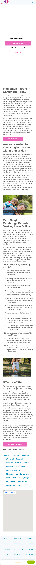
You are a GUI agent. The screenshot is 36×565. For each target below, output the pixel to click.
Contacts (6, 549)
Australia (16, 555)
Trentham (15, 455)
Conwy (22, 466)
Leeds (8, 478)
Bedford (18, 463)
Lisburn (7, 455)
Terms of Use (17, 538)
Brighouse (25, 455)
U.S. (15, 549)
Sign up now (13, 139)
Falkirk (20, 485)
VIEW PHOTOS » (18, 43)
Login (18, 52)
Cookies (5, 544)
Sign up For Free (15, 444)
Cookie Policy (18, 562)
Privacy (29, 538)
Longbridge (25, 478)
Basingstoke (10, 485)
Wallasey (9, 466)
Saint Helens (22, 481)
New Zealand (28, 555)
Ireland (5, 555)
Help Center (16, 544)
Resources (30, 544)
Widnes (15, 478)
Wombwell (10, 459)
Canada (30, 549)
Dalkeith (26, 463)
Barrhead (9, 463)
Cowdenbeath (25, 474)
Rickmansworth (12, 474)
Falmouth (19, 459)
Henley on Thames (13, 470)
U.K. (22, 549)
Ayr (16, 466)
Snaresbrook (11, 481)
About (6, 538)
